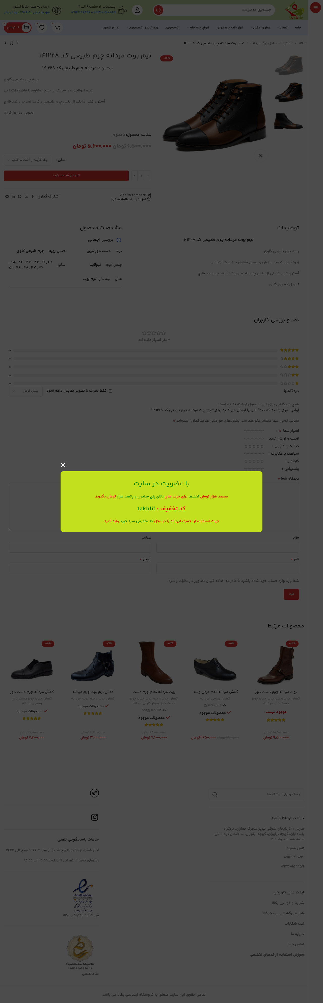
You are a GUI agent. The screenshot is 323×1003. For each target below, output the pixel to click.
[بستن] (63, 465)
